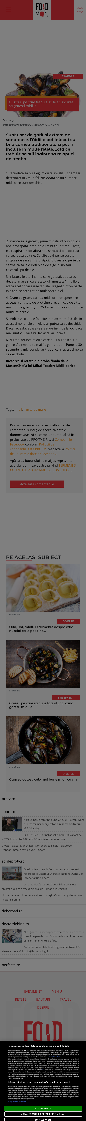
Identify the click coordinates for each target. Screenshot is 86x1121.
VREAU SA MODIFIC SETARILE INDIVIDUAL (43, 1113)
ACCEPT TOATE (43, 1108)
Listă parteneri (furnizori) (17, 1101)
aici (43, 1070)
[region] (43, 1081)
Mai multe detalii (54, 1057)
